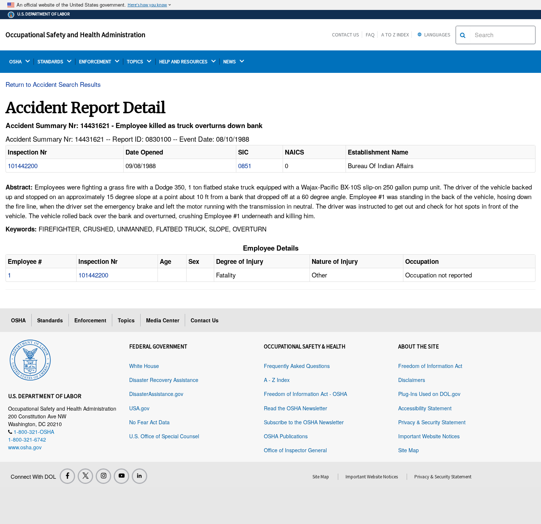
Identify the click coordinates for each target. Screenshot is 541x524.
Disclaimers (411, 379)
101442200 (23, 165)
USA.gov (139, 408)
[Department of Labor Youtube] (121, 476)
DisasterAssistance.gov (156, 393)
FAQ (370, 34)
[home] (30, 358)
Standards (50, 320)
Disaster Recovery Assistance (163, 379)
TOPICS (135, 62)
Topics (126, 320)
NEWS (230, 62)
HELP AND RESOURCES (184, 62)
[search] (463, 35)
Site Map (408, 450)
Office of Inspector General (295, 450)
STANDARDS (51, 62)
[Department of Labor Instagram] (103, 476)
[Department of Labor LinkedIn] (139, 476)
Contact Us (345, 34)
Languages (436, 34)
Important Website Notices (429, 436)
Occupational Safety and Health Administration (75, 34)
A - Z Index (277, 379)
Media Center (162, 320)
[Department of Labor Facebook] (67, 476)
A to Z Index (395, 34)
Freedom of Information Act (430, 365)
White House (144, 365)
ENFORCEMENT (95, 62)
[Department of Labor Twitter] (85, 476)
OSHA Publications (286, 436)
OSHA (16, 62)
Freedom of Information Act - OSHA (305, 393)
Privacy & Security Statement (432, 422)
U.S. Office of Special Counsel (164, 436)
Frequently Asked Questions (297, 365)
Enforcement (90, 320)
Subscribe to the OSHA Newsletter (304, 422)
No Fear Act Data (149, 422)
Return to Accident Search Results (53, 84)
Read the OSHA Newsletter (295, 408)
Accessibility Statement (425, 408)
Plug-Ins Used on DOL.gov (429, 393)
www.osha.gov (25, 447)
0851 (244, 165)
